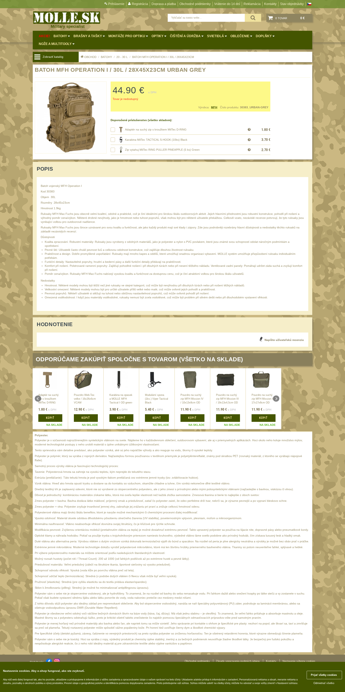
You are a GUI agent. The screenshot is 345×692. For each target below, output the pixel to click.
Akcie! (44, 36)
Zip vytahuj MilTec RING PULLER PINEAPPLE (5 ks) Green (162, 149)
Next (276, 398)
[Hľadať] (253, 18)
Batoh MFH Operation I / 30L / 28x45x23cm (163, 57)
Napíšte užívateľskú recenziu (284, 340)
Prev (38, 398)
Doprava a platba (164, 4)
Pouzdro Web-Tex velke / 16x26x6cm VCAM (85, 399)
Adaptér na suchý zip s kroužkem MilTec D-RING (155, 129)
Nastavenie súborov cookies (299, 661)
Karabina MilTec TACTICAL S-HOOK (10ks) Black (156, 139)
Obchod (90, 57)
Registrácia (140, 4)
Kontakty (270, 4)
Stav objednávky (292, 4)
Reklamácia (252, 4)
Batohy (106, 57)
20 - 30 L (122, 57)
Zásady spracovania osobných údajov (238, 661)
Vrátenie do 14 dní (227, 4)
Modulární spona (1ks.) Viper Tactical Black (156, 399)
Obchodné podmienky (195, 4)
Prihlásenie (116, 4)
